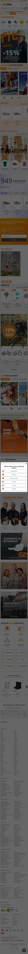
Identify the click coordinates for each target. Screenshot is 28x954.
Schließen (26, 463)
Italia (14, 485)
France (14, 481)
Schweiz (14, 474)
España (14, 489)
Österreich (14, 471)
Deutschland (14, 478)
